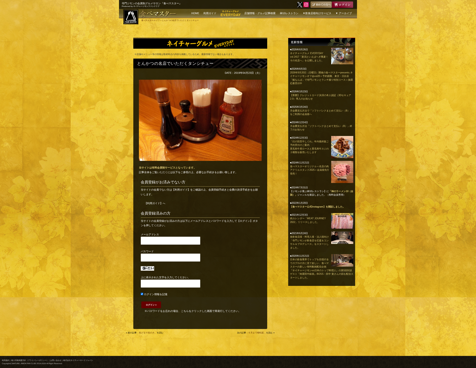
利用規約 (5, 360)
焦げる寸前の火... (147, 332)
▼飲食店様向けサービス (317, 13)
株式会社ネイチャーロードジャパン (78, 360)
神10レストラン (289, 13)
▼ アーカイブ (343, 13)
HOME (195, 13)
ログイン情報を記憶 (155, 294)
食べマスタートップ (150, 20)
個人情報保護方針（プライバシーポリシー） (29, 360)
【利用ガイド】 (181, 189)
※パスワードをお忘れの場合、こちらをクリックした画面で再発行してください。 (192, 310)
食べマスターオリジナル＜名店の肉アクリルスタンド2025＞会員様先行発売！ (309, 170)
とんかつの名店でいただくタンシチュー (175, 63)
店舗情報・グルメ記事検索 (260, 13)
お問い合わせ (55, 360)
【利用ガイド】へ (154, 203)
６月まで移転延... (257, 332)
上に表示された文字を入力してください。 (165, 277)
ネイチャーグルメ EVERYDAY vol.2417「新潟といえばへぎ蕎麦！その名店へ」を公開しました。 (309, 57)
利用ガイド (209, 13)
